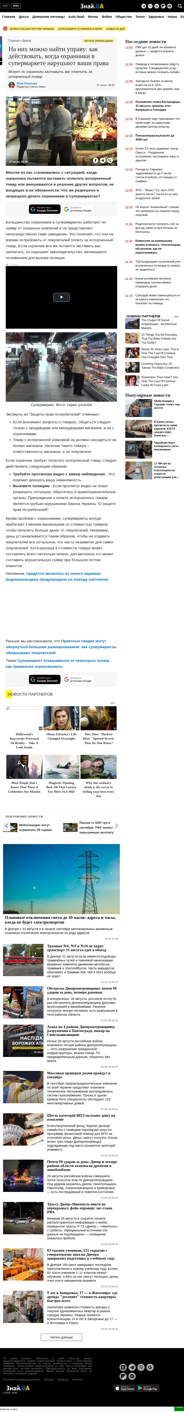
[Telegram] (143, 6)
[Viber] (150, 6)
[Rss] (156, 6)
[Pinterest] (169, 6)
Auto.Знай (76, 16)
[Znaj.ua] (92, 6)
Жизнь (93, 16)
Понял (179, 1407)
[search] (180, 6)
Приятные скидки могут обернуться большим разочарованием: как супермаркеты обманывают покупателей (61, 647)
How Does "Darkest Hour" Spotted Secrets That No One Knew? (98, 738)
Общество (124, 16)
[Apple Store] (125, 1387)
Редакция (63, 1379)
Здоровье (156, 16)
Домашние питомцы (48, 16)
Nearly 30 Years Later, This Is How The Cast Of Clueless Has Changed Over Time (160, 353)
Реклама (49, 1379)
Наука (172, 16)
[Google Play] (148, 1387)
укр (5, 6)
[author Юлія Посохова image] (12, 85)
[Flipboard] (163, 6)
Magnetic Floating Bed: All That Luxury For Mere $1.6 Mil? (61, 787)
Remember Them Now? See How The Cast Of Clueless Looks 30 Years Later (159, 381)
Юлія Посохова (27, 83)
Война (107, 16)
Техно (140, 16)
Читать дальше (61, 1337)
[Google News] (150, 1367)
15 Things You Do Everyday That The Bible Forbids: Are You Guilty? (159, 338)
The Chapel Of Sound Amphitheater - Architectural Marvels (159, 324)
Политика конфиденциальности (21, 1379)
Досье (24, 16)
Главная (8, 16)
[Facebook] (95, 160)
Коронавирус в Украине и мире (80, 28)
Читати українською (98, 40)
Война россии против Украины (32, 28)
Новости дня (115, 28)
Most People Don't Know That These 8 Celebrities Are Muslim (24, 787)
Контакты (77, 1379)
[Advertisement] (61, 610)
